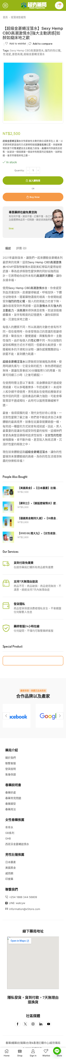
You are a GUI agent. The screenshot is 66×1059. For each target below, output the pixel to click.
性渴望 (7, 54)
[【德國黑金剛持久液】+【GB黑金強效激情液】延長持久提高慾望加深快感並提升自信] (8, 522)
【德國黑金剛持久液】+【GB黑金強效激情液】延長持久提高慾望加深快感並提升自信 (38, 518)
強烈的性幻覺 (53, 50)
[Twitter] (25, 1024)
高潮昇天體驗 (44, 275)
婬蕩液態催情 (18, 17)
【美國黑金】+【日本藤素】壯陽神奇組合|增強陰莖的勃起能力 (38, 488)
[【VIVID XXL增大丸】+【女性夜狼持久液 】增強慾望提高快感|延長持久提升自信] (8, 537)
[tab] (8, 248)
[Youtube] (48, 1024)
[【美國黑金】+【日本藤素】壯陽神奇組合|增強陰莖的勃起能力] (8, 492)
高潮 (44, 148)
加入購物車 (34, 180)
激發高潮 (17, 54)
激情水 (43, 306)
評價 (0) (21, 248)
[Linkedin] (41, 1024)
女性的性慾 (55, 435)
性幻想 (35, 340)
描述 (8, 248)
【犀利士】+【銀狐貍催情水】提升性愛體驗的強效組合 (38, 503)
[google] (50, 716)
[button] (6, 715)
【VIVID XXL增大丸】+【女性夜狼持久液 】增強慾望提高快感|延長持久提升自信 (38, 533)
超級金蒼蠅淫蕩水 (34, 54)
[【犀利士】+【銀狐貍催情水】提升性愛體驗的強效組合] (8, 507)
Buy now (35, 197)
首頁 (5, 17)
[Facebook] (16, 716)
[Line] (57, 1051)
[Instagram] (33, 1024)
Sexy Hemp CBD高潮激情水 (27, 50)
